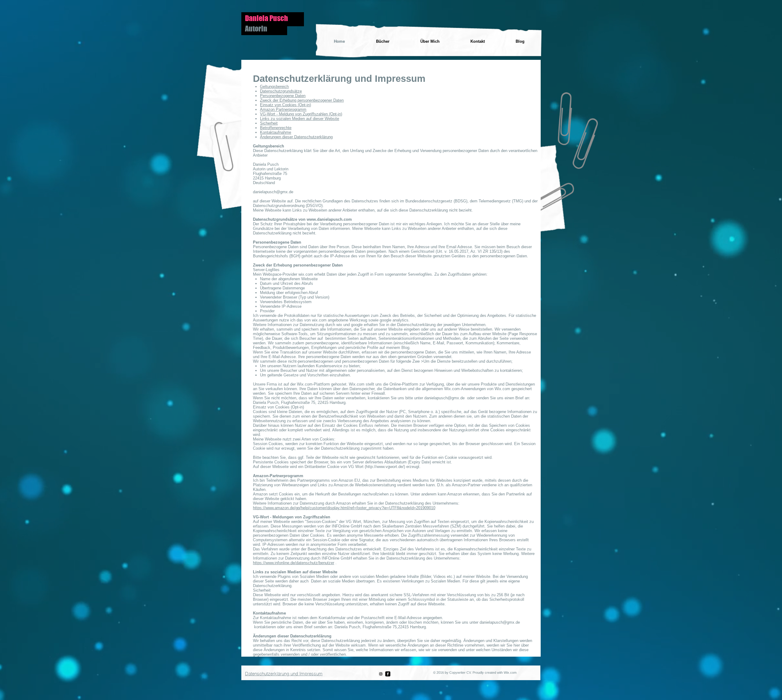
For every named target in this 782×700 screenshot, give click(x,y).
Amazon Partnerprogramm (283, 109)
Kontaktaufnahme (275, 132)
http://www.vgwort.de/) (385, 466)
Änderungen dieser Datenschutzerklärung (296, 137)
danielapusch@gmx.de (444, 398)
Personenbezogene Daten (282, 95)
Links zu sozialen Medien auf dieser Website (299, 118)
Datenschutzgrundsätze (281, 91)
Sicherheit (269, 123)
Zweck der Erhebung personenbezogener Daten (302, 100)
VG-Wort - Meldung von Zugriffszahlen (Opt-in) (301, 114)
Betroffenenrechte (275, 127)
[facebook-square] (387, 673)
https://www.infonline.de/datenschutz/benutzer (293, 562)
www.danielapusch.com (329, 219)
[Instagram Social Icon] (380, 673)
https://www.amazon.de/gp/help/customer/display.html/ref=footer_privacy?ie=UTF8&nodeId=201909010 (344, 508)
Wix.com (510, 672)
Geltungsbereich (274, 86)
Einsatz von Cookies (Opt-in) (285, 105)
